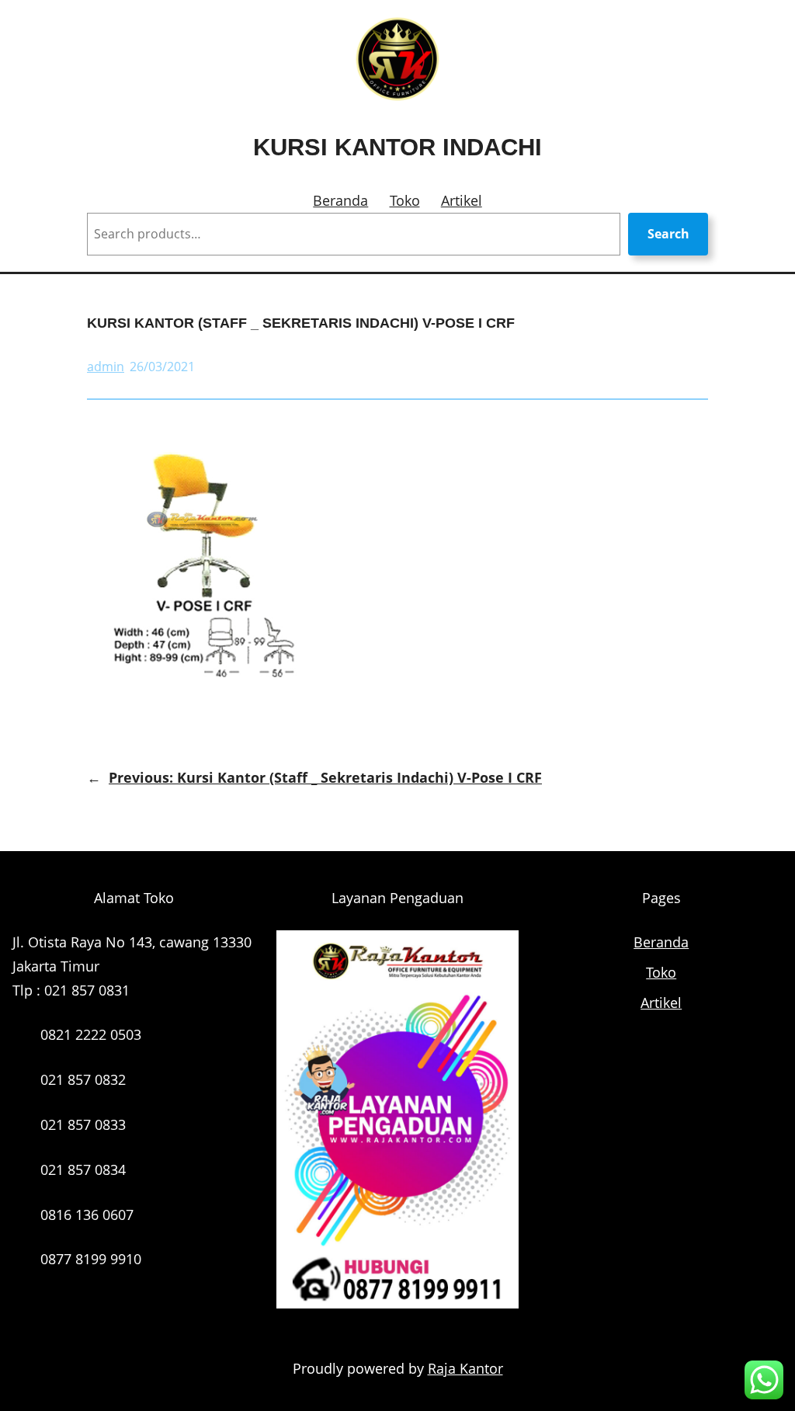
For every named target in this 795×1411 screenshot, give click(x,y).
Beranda (340, 200)
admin (105, 366)
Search (668, 233)
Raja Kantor (465, 1368)
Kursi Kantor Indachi (397, 147)
